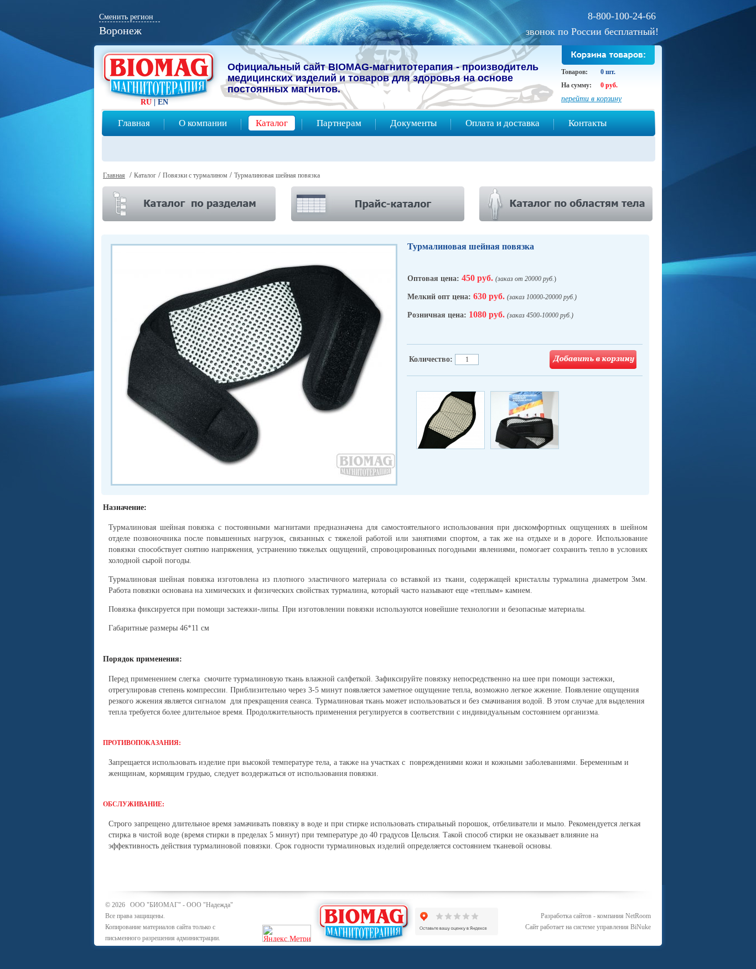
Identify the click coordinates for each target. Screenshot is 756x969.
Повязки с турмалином (195, 175)
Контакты (587, 123)
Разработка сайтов (566, 916)
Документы (413, 123)
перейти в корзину (591, 99)
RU (146, 102)
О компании (203, 123)
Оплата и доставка (502, 123)
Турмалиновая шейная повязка (277, 175)
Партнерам (339, 123)
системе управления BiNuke (612, 927)
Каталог (272, 123)
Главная (134, 123)
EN (163, 102)
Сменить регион (126, 17)
